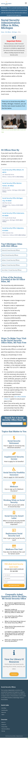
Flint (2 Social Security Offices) (10, 255)
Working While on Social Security (14, 501)
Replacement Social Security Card (14, 534)
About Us (3, 722)
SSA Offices (8, 32)
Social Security (4, 710)
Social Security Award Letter (14, 517)
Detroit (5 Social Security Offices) (11, 250)
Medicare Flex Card (14, 549)
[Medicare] (14, 483)
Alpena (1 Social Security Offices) (11, 265)
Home (2, 32)
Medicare (14, 486)
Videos (2, 714)
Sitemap (3, 731)
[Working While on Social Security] (14, 497)
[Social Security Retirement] (14, 437)
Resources (3, 712)
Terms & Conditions (5, 729)
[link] (3, 116)
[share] (24, 116)
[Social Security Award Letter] (14, 512)
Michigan (14, 32)
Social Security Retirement (14, 442)
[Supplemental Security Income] (14, 453)
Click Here (14, 674)
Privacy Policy (4, 726)
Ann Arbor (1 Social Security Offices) (11, 270)
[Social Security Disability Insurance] (14, 469)
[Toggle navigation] (26, 3)
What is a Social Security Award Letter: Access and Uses (14, 116)
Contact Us (3, 724)
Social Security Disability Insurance (14, 473)
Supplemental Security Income (14, 458)
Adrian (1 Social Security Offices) (10, 260)
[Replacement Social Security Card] (14, 530)
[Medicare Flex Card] (14, 546)
